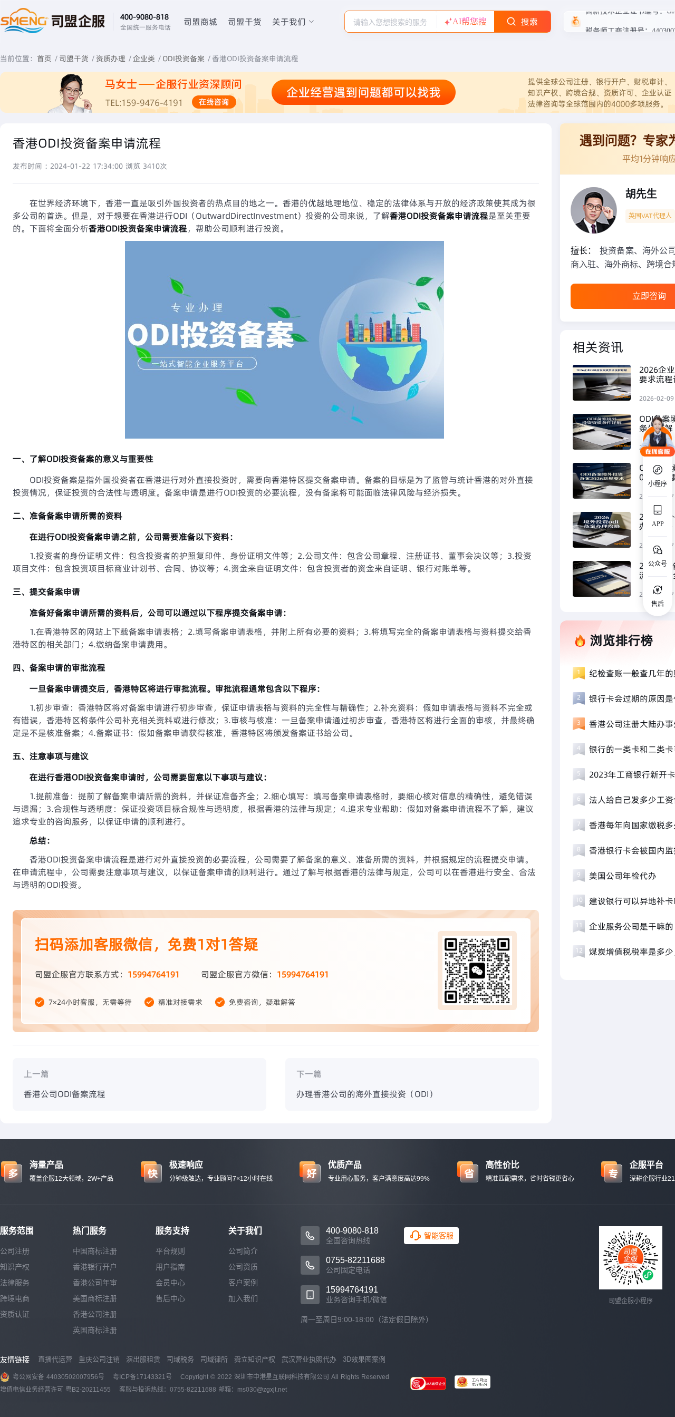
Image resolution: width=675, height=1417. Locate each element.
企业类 (144, 58)
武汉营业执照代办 (309, 1359)
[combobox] (391, 21)
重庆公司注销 (99, 1359)
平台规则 (170, 1251)
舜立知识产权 (254, 1359)
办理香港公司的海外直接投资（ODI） (366, 1094)
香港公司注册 (95, 1314)
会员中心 (170, 1282)
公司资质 (243, 1267)
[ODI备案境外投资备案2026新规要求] (606, 482)
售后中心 (170, 1298)
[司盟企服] (477, 1383)
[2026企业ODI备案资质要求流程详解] (606, 384)
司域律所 (214, 1359)
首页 (44, 58)
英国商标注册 (95, 1330)
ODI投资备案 (183, 58)
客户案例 (243, 1282)
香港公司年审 (95, 1282)
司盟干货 (245, 21)
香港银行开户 (95, 1267)
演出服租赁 (143, 1359)
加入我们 (243, 1298)
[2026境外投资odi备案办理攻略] (606, 531)
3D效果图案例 (364, 1359)
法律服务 (15, 1282)
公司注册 (15, 1251)
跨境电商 (15, 1298)
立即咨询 (649, 296)
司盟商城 (200, 21)
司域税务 (180, 1359)
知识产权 (15, 1267)
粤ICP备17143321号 (142, 1377)
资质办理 (111, 58)
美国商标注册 (95, 1298)
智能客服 (439, 1235)
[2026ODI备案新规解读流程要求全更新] (606, 580)
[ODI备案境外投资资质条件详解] (606, 433)
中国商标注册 (95, 1251)
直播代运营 (55, 1359)
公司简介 (243, 1251)
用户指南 (170, 1267)
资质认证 (15, 1314)
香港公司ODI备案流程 (64, 1094)
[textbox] (390, 22)
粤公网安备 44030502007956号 (58, 1377)
